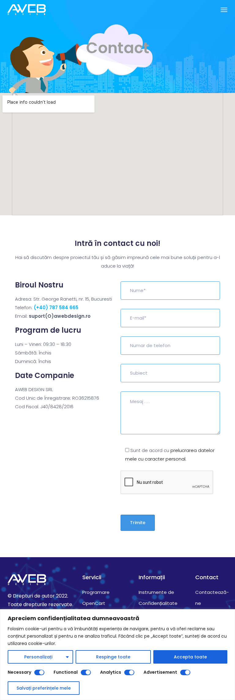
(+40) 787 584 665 (56, 307)
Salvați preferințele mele (44, 688)
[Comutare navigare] (224, 9)
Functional (66, 672)
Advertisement (160, 672)
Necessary (19, 672)
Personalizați (38, 657)
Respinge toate (113, 657)
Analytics (110, 672)
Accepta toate (190, 657)
